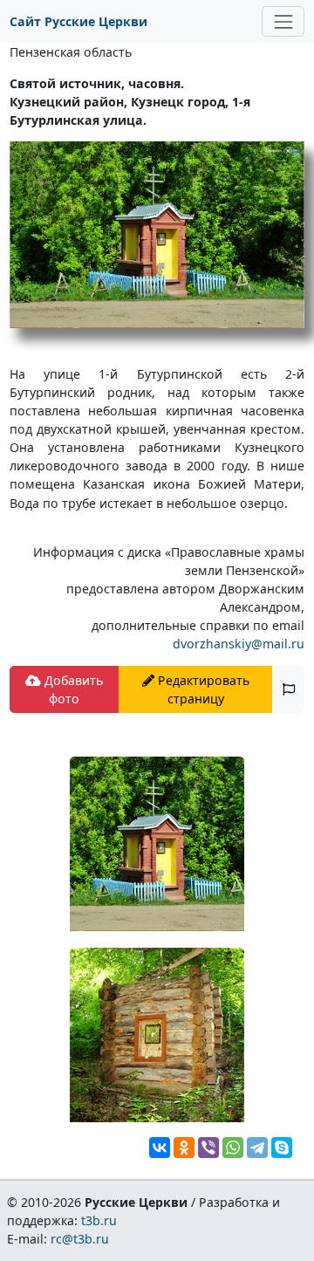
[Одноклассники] (184, 1147)
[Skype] (281, 1147)
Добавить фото (72, 689)
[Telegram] (257, 1147)
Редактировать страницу (201, 689)
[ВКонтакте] (159, 1147)
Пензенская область (71, 52)
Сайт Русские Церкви (78, 21)
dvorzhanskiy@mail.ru (238, 643)
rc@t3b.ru (80, 1238)
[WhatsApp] (232, 1147)
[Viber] (208, 1147)
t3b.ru (99, 1220)
